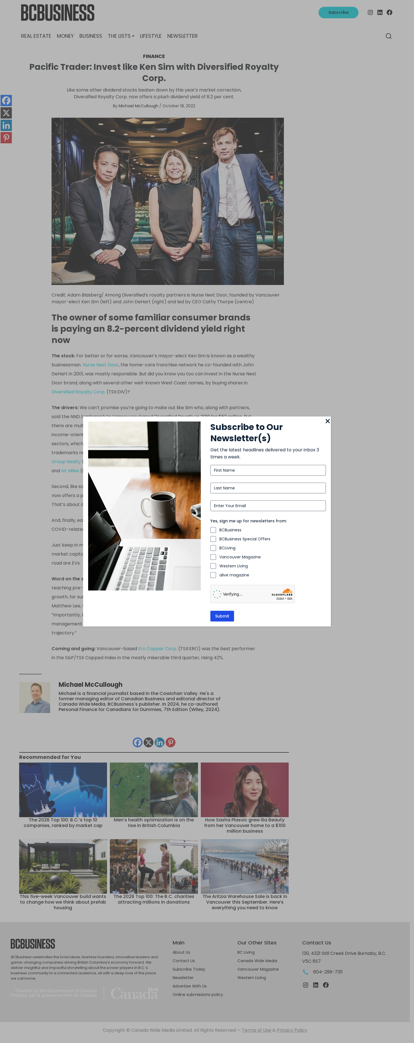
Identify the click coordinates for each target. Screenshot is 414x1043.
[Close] (327, 421)
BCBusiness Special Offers (244, 539)
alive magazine (234, 575)
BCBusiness (230, 530)
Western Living (233, 566)
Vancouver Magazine (240, 557)
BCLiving (227, 548)
